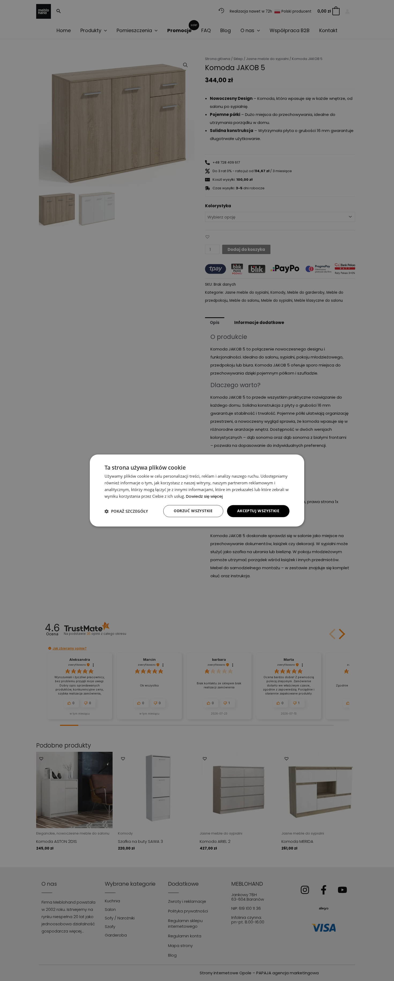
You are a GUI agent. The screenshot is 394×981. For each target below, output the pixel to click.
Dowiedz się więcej (204, 496)
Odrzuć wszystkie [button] (193, 511)
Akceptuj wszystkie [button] (258, 511)
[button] (126, 511)
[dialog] (197, 490)
